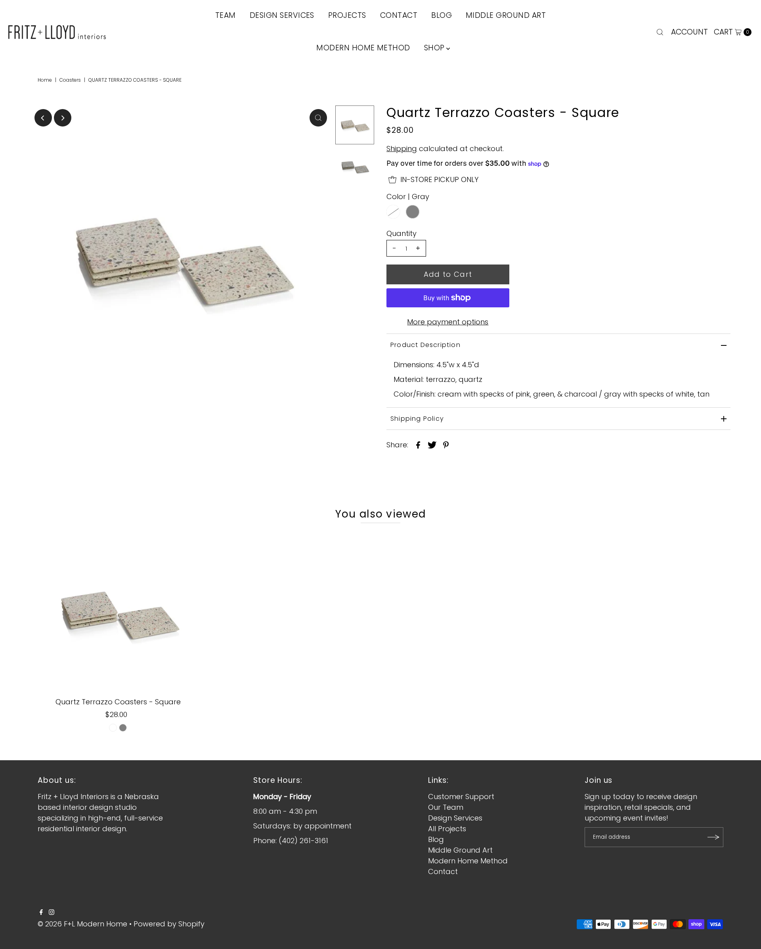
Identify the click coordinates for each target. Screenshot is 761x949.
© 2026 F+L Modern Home (82, 924)
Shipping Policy (417, 418)
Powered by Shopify (169, 924)
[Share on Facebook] (418, 445)
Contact (443, 871)
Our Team (445, 807)
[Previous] (43, 118)
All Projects (447, 829)
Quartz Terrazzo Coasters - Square (118, 702)
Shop (434, 47)
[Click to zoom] (318, 118)
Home (45, 80)
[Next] (62, 118)
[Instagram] (51, 912)
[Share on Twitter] (432, 445)
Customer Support (461, 796)
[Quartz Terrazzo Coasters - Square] (118, 612)
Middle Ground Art (460, 850)
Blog (436, 839)
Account (689, 32)
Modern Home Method (363, 47)
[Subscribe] (713, 837)
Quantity (401, 233)
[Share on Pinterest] (446, 445)
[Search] (660, 32)
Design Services (455, 818)
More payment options (447, 322)
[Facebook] (41, 912)
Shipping (401, 148)
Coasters (70, 80)
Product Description (425, 344)
